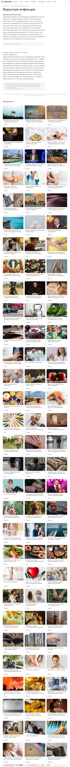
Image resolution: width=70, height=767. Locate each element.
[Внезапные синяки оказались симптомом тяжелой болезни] (35, 445)
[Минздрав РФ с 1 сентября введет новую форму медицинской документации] (57, 687)
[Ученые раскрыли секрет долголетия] (13, 379)
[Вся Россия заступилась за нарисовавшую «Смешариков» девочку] (13, 423)
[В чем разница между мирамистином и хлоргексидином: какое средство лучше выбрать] (35, 599)
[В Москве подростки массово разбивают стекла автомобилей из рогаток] (35, 115)
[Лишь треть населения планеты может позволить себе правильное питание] (13, 555)
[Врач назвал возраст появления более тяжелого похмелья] (57, 511)
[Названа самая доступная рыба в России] (13, 335)
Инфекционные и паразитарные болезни (20, 5)
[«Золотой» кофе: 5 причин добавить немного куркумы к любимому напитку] (35, 709)
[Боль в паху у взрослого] (13, 489)
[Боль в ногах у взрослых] (13, 577)
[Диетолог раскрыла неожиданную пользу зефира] (35, 225)
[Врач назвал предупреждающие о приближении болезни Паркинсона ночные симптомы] (57, 753)
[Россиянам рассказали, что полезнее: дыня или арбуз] (13, 621)
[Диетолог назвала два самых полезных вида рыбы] (35, 137)
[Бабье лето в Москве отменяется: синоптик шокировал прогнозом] (57, 445)
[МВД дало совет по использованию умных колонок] (57, 423)
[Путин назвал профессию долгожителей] (57, 225)
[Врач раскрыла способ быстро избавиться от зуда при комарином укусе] (35, 753)
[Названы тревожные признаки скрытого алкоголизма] (13, 731)
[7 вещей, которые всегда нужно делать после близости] (13, 247)
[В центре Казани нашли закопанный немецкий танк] (13, 203)
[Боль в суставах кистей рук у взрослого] (57, 643)
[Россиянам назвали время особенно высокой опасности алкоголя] (35, 401)
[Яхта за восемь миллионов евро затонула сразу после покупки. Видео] (13, 159)
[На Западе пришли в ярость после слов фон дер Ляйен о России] (35, 159)
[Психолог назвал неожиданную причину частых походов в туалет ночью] (13, 533)
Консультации (6, 5)
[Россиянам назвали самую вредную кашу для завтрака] (35, 335)
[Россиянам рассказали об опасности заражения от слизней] (35, 687)
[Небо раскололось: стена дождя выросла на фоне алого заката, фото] (13, 687)
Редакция (27, 766)
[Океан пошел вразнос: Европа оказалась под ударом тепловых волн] (13, 225)
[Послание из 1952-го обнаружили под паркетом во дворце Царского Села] (57, 115)
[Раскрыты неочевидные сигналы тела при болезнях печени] (57, 181)
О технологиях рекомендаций (59, 766)
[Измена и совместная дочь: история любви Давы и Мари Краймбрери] (57, 489)
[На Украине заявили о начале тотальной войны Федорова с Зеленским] (35, 291)
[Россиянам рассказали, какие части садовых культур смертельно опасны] (57, 599)
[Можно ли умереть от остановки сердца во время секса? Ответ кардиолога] (57, 137)
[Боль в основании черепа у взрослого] (35, 467)
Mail (2, 766)
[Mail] (2, 1)
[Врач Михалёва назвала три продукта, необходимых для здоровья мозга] (57, 401)
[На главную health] (7, 1)
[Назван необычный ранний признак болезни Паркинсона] (13, 511)
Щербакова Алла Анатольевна (18, 52)
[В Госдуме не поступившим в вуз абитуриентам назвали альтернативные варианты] (57, 533)
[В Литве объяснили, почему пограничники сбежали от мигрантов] (13, 115)
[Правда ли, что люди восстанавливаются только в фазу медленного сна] (35, 621)
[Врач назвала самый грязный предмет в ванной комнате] (57, 621)
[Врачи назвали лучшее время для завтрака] (13, 401)
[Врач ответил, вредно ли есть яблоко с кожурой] (57, 379)
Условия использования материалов (37, 766)
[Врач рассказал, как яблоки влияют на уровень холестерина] (57, 159)
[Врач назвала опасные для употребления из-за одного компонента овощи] (57, 313)
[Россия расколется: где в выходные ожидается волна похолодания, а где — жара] (13, 291)
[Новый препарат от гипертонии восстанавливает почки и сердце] (13, 357)
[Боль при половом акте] (35, 731)
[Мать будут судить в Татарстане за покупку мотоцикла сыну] (13, 313)
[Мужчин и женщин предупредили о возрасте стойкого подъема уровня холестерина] (35, 533)
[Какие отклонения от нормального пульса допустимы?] (35, 423)
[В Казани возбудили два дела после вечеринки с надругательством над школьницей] (13, 467)
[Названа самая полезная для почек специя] (35, 379)
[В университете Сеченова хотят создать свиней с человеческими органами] (57, 467)
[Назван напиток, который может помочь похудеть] (13, 599)
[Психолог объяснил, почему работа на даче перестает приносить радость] (13, 445)
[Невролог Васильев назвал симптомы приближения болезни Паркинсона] (13, 665)
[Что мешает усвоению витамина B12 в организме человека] (35, 269)
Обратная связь (48, 766)
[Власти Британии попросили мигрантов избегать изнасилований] (35, 203)
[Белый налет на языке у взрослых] (57, 665)
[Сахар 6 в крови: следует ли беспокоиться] (35, 181)
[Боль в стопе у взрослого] (35, 665)
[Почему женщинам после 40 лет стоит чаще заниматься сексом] (57, 731)
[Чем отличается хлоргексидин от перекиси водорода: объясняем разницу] (57, 357)
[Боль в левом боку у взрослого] (35, 357)
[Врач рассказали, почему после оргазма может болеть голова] (57, 291)
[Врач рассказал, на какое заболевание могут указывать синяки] (57, 269)
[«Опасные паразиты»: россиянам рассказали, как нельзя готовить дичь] (35, 489)
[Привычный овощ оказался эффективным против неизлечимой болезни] (57, 335)
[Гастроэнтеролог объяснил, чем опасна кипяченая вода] (35, 313)
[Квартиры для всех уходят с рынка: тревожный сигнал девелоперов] (35, 643)
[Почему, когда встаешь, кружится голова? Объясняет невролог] (57, 203)
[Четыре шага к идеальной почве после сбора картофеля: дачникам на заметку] (13, 643)
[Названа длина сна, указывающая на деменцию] (13, 137)
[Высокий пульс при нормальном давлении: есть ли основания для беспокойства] (57, 247)
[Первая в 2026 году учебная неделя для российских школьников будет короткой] (57, 577)
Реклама (11, 766)
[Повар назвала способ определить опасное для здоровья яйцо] (13, 181)
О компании (6, 766)
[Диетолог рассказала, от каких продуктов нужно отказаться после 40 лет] (57, 555)
